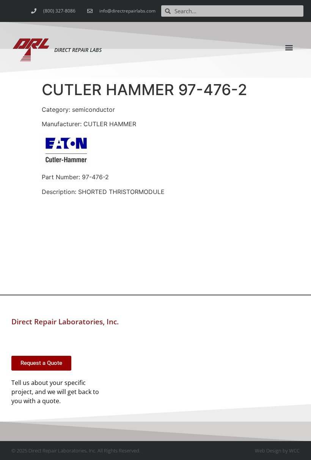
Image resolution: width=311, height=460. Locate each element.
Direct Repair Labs (78, 49)
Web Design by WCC (277, 450)
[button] (289, 47)
